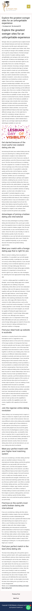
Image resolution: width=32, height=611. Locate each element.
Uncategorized (7, 26)
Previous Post (16, 594)
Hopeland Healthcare (17, 607)
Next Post (16, 598)
